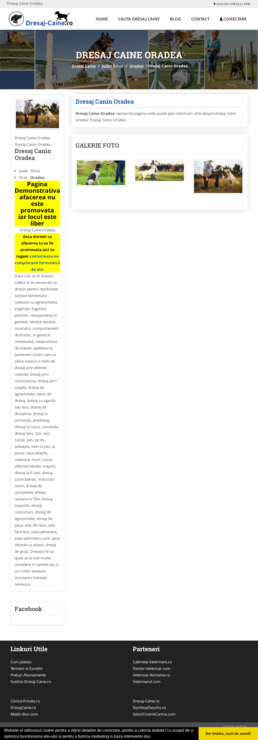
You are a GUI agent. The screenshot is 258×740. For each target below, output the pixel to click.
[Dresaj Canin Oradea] (37, 114)
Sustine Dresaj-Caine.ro (31, 681)
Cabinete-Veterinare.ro (152, 661)
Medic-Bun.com (24, 714)
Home (102, 19)
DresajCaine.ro (23, 707)
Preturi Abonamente (28, 674)
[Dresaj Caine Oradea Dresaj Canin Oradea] (101, 175)
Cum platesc (21, 661)
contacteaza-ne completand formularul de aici (37, 263)
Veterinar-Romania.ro (151, 674)
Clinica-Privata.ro (25, 700)
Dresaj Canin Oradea (105, 101)
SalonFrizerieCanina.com (154, 714)
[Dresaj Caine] (40, 18)
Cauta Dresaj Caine (139, 19)
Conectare (234, 19)
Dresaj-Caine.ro (146, 700)
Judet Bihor (112, 65)
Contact (200, 19)
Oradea (137, 65)
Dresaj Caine (84, 65)
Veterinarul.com (146, 681)
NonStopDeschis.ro (149, 707)
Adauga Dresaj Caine (233, 4)
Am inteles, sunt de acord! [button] (228, 733)
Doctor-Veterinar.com (151, 668)
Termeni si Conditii (27, 668)
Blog (175, 19)
